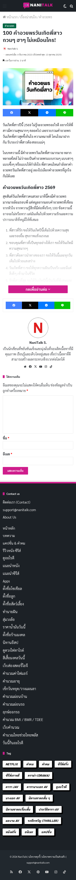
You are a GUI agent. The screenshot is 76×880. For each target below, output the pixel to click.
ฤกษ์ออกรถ (11, 712)
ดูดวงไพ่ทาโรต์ (13, 650)
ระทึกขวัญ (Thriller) (42, 821)
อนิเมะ (29, 832)
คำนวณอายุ (11, 681)
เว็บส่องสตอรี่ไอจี (15, 665)
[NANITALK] (38, 6)
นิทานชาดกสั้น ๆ (39, 798)
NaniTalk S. (13, 48)
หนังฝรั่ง (11, 832)
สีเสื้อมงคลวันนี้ (14, 657)
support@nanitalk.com (19, 509)
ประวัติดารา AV (49, 809)
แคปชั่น (46, 832)
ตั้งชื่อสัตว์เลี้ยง (13, 603)
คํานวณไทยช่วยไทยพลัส (20, 735)
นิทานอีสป (10, 642)
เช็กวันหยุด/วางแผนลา (19, 688)
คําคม (45, 764)
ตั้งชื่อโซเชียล (12, 588)
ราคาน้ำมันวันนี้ (14, 627)
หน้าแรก (12, 17)
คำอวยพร (45, 17)
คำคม (29, 764)
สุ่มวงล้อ (9, 619)
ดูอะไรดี (8, 557)
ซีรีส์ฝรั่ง (63, 764)
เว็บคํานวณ (11, 727)
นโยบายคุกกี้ (34, 856)
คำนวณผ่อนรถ (14, 704)
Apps (6, 581)
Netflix (12, 764)
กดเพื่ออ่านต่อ (37, 289)
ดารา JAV (12, 787)
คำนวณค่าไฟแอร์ (15, 673)
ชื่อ (6, 438)
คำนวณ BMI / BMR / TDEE (23, 719)
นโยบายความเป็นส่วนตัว (53, 856)
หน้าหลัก (9, 528)
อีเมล (7, 454)
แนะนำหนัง (11, 565)
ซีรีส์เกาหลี (12, 775)
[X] (35, 366)
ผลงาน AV (12, 821)
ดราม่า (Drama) (38, 775)
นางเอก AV (13, 798)
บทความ (9, 535)
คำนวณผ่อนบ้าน (15, 696)
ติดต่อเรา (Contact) (16, 502)
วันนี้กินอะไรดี (13, 742)
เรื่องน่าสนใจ (28, 17)
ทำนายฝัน (10, 611)
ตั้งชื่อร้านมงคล (14, 634)
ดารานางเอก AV (37, 787)
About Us (9, 517)
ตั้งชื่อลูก (9, 596)
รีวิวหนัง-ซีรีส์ (12, 550)
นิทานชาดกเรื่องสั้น (18, 809)
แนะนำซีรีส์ (11, 573)
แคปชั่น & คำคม (14, 543)
